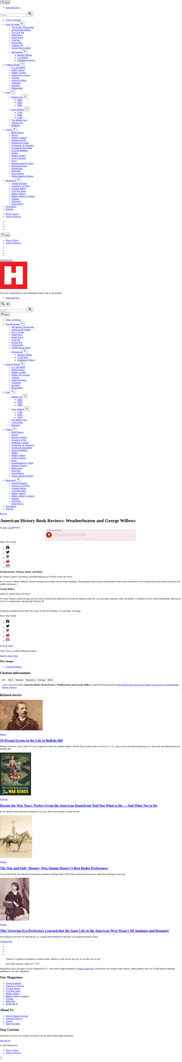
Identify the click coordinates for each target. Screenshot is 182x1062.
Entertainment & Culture (22, 163)
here (78, 611)
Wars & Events (12, 24)
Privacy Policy (12, 214)
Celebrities (16, 83)
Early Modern (17, 109)
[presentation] (22, 23)
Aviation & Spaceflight (21, 148)
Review (3, 513)
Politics (14, 153)
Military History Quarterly (23, 196)
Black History (17, 132)
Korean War (16, 42)
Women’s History (19, 137)
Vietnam (15, 199)
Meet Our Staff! (13, 1024)
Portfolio (4, 799)
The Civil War (17, 32)
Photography (17, 168)
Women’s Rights (24, 55)
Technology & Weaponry (22, 145)
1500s (19, 117)
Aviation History (18, 188)
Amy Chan (8, 527)
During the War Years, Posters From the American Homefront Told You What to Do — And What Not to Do (78, 805)
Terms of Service (13, 216)
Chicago (41, 680)
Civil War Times (18, 191)
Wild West (16, 171)
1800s (19, 105)
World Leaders (18, 70)
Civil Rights (22, 57)
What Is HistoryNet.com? (17, 1016)
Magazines (10, 180)
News (14, 161)
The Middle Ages (19, 120)
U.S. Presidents (18, 67)
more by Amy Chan (9, 656)
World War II (17, 37)
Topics (9, 129)
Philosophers (17, 88)
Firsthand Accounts (20, 143)
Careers (9, 1021)
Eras (8, 92)
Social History (17, 173)
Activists (15, 78)
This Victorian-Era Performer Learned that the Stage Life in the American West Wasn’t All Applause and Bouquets (84, 931)
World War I (16, 35)
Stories (3, 734)
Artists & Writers (18, 80)
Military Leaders (18, 72)
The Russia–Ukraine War (22, 27)
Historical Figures (19, 166)
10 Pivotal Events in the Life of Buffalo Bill (31, 740)
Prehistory (15, 125)
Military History (18, 155)
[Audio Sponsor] (112, 534)
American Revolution (21, 30)
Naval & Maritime (19, 150)
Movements (16, 52)
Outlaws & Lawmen (20, 75)
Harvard (19, 680)
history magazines (86, 968)
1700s (19, 112)
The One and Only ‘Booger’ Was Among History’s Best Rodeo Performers (54, 868)
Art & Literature (18, 158)
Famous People (12, 64)
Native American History (22, 176)
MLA (10, 680)
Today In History (13, 20)
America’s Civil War (20, 186)
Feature (3, 862)
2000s (19, 100)
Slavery (14, 135)
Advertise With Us (14, 1018)
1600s (19, 115)
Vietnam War (17, 45)
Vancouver (30, 680)
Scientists (15, 85)
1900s (19, 102)
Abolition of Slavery (26, 60)
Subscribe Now (13, 7)
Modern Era (16, 97)
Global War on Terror (21, 48)
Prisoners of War (18, 140)
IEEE (50, 680)
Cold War (15, 40)
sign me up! (5, 1040)
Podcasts (10, 209)
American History (19, 183)
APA (3, 680)
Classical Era (17, 122)
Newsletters (11, 206)
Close (6, 3)
